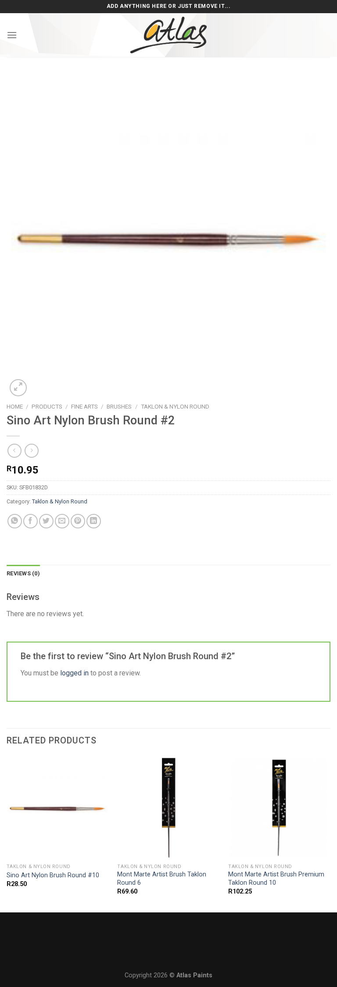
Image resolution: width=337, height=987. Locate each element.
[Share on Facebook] (30, 521)
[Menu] (12, 35)
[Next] (330, 834)
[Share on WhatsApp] (14, 521)
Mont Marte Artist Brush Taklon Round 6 (161, 879)
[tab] (23, 573)
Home (15, 406)
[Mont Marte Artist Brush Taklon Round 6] (168, 808)
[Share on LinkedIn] (93, 521)
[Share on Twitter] (46, 521)
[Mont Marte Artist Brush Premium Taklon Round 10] (279, 808)
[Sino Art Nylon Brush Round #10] (58, 808)
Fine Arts (84, 406)
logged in (74, 673)
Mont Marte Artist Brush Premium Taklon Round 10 (276, 879)
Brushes (119, 406)
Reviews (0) (23, 573)
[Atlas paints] (168, 35)
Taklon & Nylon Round (175, 406)
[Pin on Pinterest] (78, 521)
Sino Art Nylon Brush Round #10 (53, 875)
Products (47, 406)
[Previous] (7, 834)
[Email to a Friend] (62, 521)
